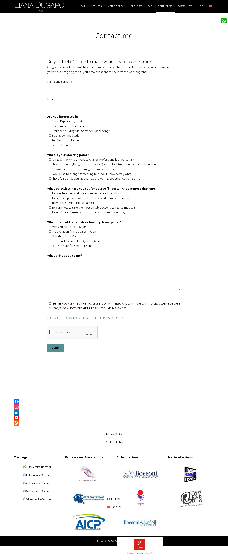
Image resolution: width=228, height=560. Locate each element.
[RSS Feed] (114, 423)
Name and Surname (60, 81)
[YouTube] (114, 417)
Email (50, 99)
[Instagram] (114, 407)
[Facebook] (114, 401)
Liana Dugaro (44, 6)
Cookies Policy (114, 442)
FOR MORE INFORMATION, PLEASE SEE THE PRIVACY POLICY (85, 318)
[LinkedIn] (114, 412)
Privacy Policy (114, 434)
